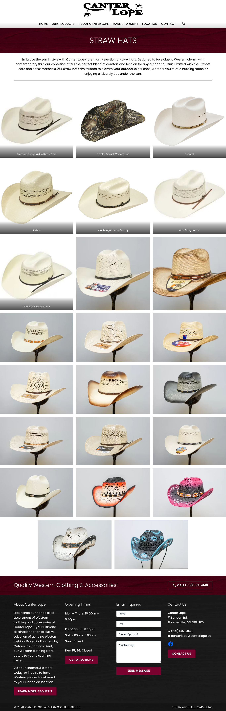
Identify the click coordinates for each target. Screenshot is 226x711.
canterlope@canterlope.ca (191, 636)
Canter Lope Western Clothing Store (52, 707)
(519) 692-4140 (182, 631)
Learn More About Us (35, 691)
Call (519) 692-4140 (192, 585)
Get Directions (81, 660)
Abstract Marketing (197, 707)
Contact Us (181, 654)
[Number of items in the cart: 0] (183, 24)
